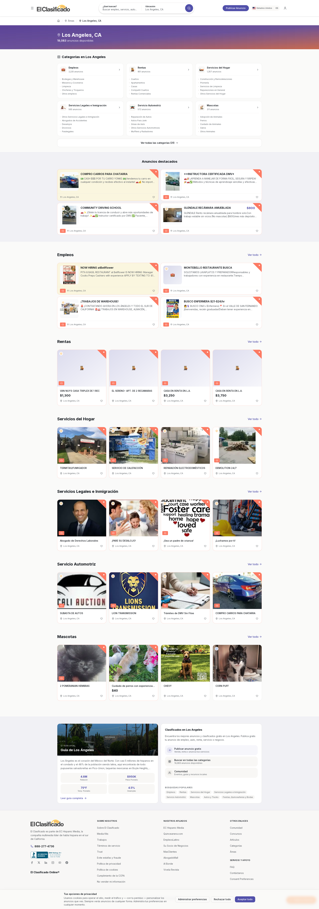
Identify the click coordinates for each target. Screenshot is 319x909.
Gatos (203, 128)
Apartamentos (138, 83)
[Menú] (32, 8)
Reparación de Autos (141, 117)
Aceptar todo (245, 899)
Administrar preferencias (192, 899)
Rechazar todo (222, 899)
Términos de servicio (108, 845)
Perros (203, 120)
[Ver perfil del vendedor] (63, 175)
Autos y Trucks (211, 797)
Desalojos (67, 124)
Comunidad (236, 827)
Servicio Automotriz (176, 797)
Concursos (236, 833)
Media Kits (102, 833)
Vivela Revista (171, 869)
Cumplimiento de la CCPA (111, 875)
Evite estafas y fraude (109, 857)
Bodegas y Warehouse (73, 79)
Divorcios (66, 128)
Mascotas (195, 797)
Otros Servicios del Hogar (212, 93)
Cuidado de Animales (210, 124)
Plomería (204, 83)
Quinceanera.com (173, 833)
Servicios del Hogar (200, 792)
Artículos (234, 839)
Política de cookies (107, 869)
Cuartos (135, 79)
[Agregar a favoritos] (154, 197)
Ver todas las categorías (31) (157, 142)
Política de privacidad (109, 863)
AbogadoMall (170, 857)
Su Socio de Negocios (175, 845)
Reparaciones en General (212, 90)
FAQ (232, 867)
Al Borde (168, 863)
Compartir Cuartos (140, 90)
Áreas (71, 20)
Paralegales (68, 131)
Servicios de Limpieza (211, 86)
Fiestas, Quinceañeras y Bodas (238, 797)
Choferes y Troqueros (73, 90)
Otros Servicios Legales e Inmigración (80, 117)
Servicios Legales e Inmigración (230, 792)
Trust (100, 851)
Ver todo (253, 254)
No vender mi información (111, 881)
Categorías (236, 845)
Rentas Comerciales (141, 93)
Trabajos (102, 839)
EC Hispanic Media (173, 827)
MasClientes (170, 851)
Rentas (183, 792)
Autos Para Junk (139, 120)
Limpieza (66, 86)
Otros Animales (207, 131)
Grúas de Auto (138, 124)
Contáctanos (237, 873)
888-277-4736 (44, 846)
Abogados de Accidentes (74, 120)
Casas (134, 86)
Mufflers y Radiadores (142, 131)
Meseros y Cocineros (72, 83)
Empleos (171, 792)
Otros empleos (69, 93)
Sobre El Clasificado (108, 827)
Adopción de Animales (211, 117)
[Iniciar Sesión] (285, 8)
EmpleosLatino (171, 839)
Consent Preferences (242, 879)
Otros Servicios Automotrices (145, 128)
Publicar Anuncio (236, 8)
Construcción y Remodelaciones (216, 79)
